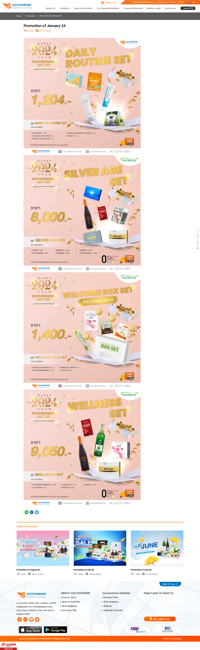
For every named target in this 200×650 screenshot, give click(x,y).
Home (19, 16)
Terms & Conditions (172, 638)
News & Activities (83, 8)
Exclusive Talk (69, 610)
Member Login (153, 8)
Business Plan (111, 597)
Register (108, 606)
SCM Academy (111, 602)
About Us (50, 8)
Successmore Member (108, 8)
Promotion (30, 16)
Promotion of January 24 (50, 15)
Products (64, 8)
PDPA (181, 2)
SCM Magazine (69, 606)
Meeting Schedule (113, 610)
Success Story (69, 597)
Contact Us (170, 8)
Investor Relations (133, 8)
